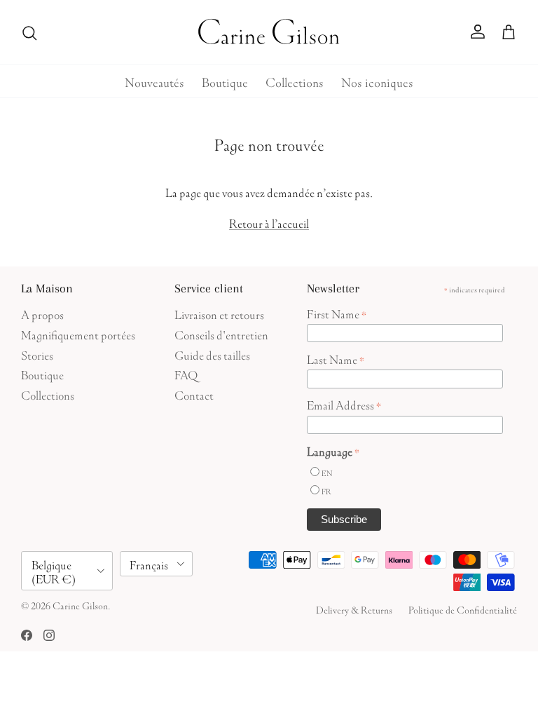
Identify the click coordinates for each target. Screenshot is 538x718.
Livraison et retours (219, 313)
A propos (42, 313)
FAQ (186, 373)
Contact (194, 393)
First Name (336, 313)
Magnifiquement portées (78, 333)
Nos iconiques (377, 80)
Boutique (225, 80)
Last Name (335, 358)
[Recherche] (29, 31)
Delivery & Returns (354, 608)
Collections (294, 80)
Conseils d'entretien (221, 333)
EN (327, 472)
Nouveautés (154, 80)
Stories (37, 354)
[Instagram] (49, 635)
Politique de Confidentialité (462, 608)
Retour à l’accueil (269, 222)
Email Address (344, 404)
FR (326, 490)
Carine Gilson (80, 604)
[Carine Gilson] (269, 32)
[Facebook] (26, 635)
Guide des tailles (212, 354)
